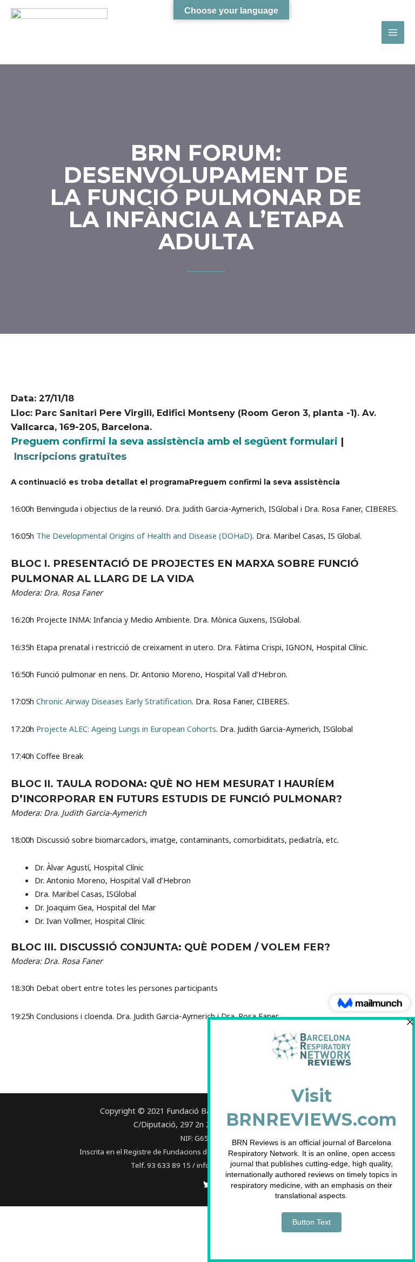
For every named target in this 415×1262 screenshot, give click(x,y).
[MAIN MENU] (392, 32)
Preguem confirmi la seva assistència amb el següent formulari (174, 441)
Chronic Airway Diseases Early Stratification (114, 701)
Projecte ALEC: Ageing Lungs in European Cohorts (126, 728)
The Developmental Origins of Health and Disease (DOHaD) (144, 535)
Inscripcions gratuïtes (70, 456)
